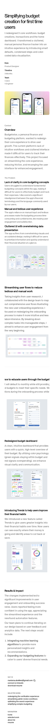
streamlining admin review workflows (23, 699)
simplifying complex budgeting (20, 704)
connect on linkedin (15, 683)
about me (12, 720)
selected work (13, 717)
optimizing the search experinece (21, 701)
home (10, 715)
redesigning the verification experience (23, 696)
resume (11, 722)
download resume (15, 686)
